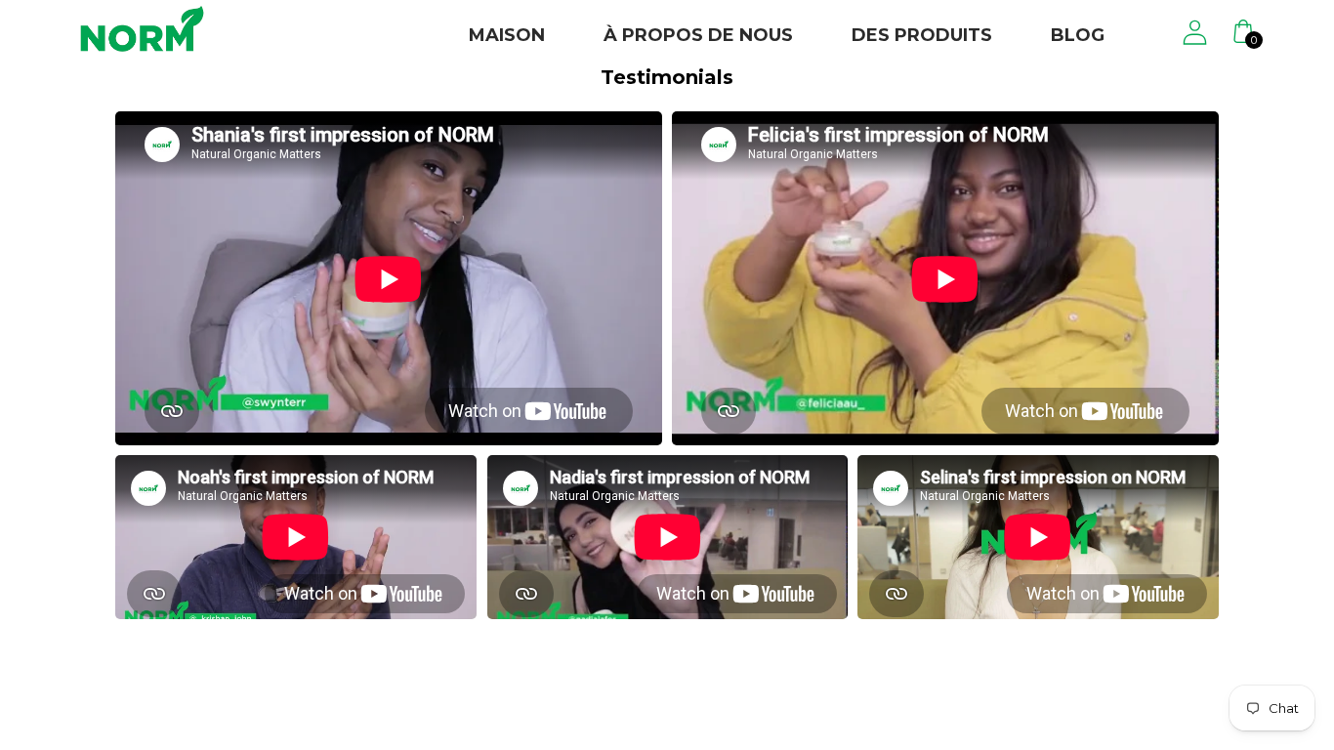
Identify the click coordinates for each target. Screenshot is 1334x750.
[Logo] (142, 28)
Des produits (922, 35)
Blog (1078, 35)
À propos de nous (698, 35)
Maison (507, 35)
